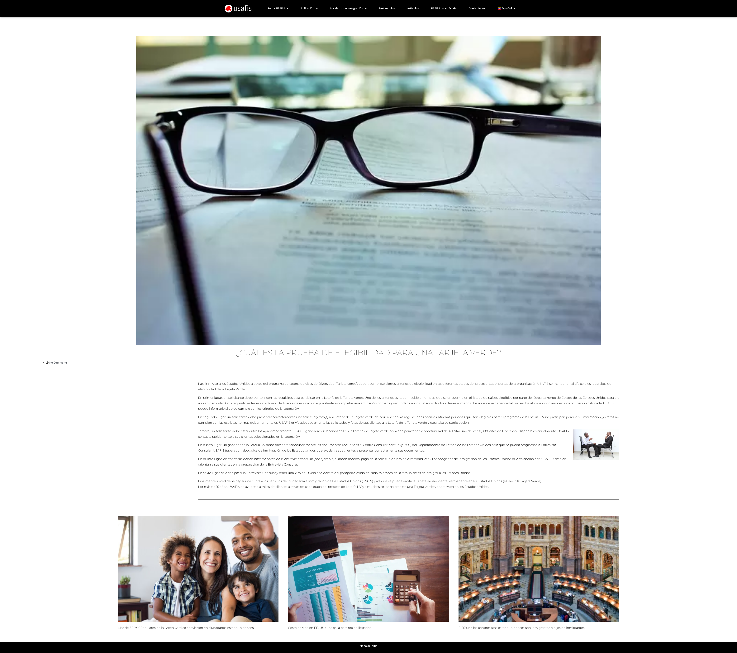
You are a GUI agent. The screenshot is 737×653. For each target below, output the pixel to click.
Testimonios (387, 8)
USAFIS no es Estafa (444, 8)
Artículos (413, 8)
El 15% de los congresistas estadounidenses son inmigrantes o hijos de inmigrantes (522, 628)
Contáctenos (477, 8)
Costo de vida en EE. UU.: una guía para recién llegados (329, 628)
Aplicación (307, 8)
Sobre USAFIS (276, 8)
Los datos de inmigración (346, 8)
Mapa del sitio (369, 646)
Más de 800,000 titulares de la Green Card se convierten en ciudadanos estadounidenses (186, 628)
